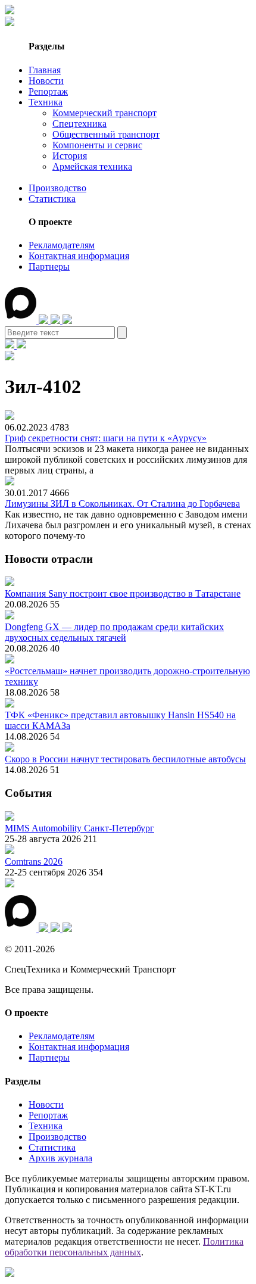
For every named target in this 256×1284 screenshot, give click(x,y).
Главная (45, 70)
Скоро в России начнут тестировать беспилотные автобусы (125, 759)
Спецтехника (79, 124)
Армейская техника (92, 166)
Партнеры (49, 266)
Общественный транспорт (106, 134)
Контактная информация (79, 256)
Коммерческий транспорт (104, 113)
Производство (57, 188)
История (69, 156)
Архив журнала (60, 1158)
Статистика (52, 199)
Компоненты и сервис (97, 145)
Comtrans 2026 (34, 861)
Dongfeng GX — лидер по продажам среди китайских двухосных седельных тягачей (114, 632)
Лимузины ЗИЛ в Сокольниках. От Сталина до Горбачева (122, 503)
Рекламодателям (62, 245)
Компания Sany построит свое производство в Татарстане (123, 593)
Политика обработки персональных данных (124, 1246)
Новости (46, 81)
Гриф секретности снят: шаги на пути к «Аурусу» (106, 438)
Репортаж (48, 91)
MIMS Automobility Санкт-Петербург (79, 828)
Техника (46, 102)
